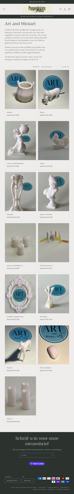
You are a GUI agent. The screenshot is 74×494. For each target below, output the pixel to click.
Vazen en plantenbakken (15, 163)
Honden (9, 368)
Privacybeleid (42, 487)
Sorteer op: (36, 67)
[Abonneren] (52, 455)
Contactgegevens (64, 487)
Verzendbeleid (51, 489)
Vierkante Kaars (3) (46, 266)
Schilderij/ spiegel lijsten (15, 317)
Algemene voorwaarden (39, 489)
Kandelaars (43, 317)
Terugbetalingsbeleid (53, 487)
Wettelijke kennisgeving (63, 489)
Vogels (42, 163)
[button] (4, 9)
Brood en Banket (45, 368)
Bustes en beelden (46, 214)
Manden (9, 112)
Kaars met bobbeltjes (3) (15, 266)
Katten (42, 112)
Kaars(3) (9, 419)
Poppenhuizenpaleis (21, 487)
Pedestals (10, 214)
